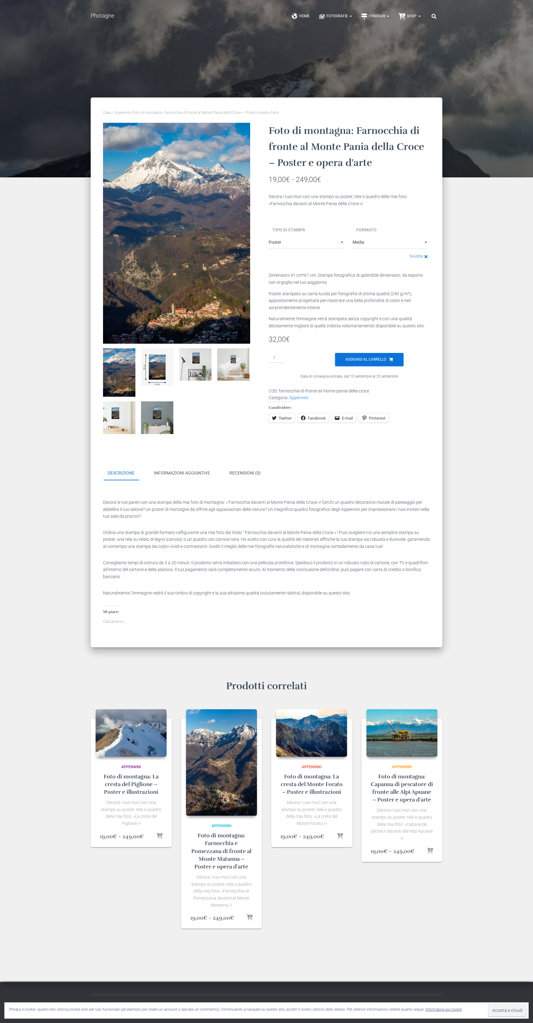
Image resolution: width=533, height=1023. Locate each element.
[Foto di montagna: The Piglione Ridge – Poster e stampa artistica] (131, 732)
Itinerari (377, 16)
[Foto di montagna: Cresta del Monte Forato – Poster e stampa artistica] (311, 732)
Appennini (122, 112)
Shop (412, 16)
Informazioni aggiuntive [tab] (182, 472)
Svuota (416, 256)
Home (304, 16)
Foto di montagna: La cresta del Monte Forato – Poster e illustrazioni (312, 784)
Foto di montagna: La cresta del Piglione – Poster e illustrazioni (131, 784)
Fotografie (337, 16)
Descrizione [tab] (121, 472)
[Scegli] (159, 836)
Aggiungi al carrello (365, 359)
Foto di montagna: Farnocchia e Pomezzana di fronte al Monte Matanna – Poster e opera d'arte (221, 851)
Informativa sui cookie (443, 1009)
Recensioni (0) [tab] (245, 472)
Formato (366, 229)
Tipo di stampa (288, 229)
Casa (107, 112)
